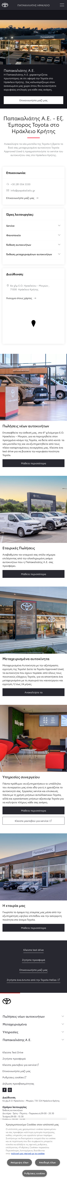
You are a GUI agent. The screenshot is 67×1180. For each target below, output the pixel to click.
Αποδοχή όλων (47, 1162)
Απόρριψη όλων (20, 1162)
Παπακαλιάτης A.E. (17, 1040)
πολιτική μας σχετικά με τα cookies (28, 1153)
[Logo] (5, 5)
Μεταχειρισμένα (15, 1024)
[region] (33, 1150)
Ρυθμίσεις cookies (34, 1173)
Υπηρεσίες (10, 1032)
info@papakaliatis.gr (23, 190)
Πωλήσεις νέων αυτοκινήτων (24, 1016)
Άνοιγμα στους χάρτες (21, 298)
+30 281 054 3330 (20, 184)
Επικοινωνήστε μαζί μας (20, 198)
